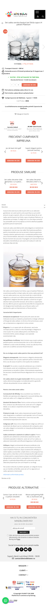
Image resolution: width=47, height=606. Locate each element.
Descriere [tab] (5, 207)
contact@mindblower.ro (24, 558)
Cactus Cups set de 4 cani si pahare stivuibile (12, 496)
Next (43, 47)
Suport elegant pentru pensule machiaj (33, 149)
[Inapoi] (1, 23)
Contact (22, 575)
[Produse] (37, 12)
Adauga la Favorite (22, 114)
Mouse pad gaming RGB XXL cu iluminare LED (34, 496)
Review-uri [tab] (6, 478)
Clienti (22, 570)
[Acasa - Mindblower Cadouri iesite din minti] (16, 14)
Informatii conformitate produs (13, 474)
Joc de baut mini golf (13, 148)
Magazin (22, 566)
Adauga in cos (29, 85)
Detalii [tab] (4, 205)
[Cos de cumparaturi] (37, 16)
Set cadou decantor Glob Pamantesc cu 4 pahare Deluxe (13, 181)
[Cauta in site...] (42, 16)
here (18, 539)
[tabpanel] (23, 44)
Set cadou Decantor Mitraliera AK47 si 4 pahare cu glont (33, 181)
